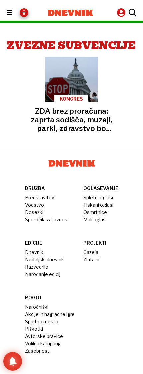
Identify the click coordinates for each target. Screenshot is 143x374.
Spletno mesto (41, 321)
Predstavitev (39, 197)
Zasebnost (37, 351)
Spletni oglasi (98, 197)
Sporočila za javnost (47, 219)
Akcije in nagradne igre (50, 314)
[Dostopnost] (24, 12)
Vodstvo (34, 205)
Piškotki (34, 329)
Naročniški (36, 307)
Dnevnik (34, 252)
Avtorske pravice (44, 336)
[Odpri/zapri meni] (15, 12)
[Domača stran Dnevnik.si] (70, 13)
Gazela (90, 252)
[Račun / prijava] (122, 12)
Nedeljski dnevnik (44, 259)
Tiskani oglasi (98, 205)
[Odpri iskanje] (131, 13)
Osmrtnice (95, 212)
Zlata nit (92, 259)
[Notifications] (12, 361)
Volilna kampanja (43, 343)
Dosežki (34, 212)
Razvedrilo (36, 267)
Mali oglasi (95, 219)
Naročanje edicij (42, 274)
